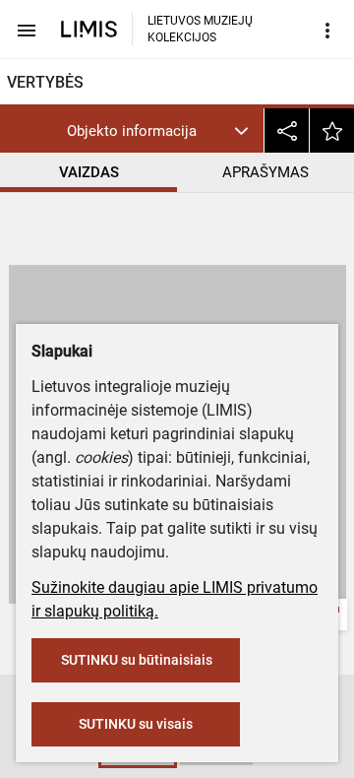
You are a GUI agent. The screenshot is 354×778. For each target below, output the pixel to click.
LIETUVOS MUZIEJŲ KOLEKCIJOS (200, 29)
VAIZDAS (89, 172)
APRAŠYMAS (265, 172)
